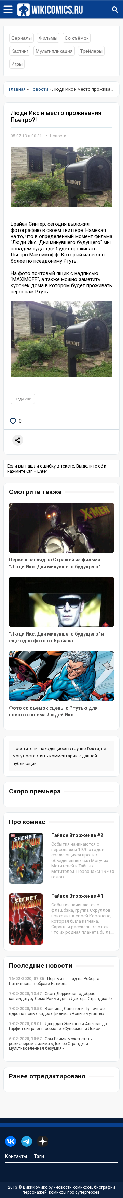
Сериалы (21, 38)
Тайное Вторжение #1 (77, 896)
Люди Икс (22, 399)
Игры (17, 64)
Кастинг (19, 51)
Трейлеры (91, 51)
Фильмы (48, 38)
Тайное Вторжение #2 (77, 835)
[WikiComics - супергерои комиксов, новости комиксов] (70, 9)
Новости (58, 136)
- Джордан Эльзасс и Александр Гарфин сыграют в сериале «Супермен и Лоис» (58, 1026)
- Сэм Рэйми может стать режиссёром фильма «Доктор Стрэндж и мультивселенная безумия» (50, 1043)
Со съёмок (76, 38)
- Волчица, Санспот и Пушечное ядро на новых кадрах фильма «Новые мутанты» (57, 1011)
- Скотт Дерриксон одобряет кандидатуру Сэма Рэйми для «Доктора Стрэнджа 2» (61, 996)
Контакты (16, 1156)
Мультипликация (54, 51)
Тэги (39, 1156)
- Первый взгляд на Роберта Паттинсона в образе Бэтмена (54, 981)
